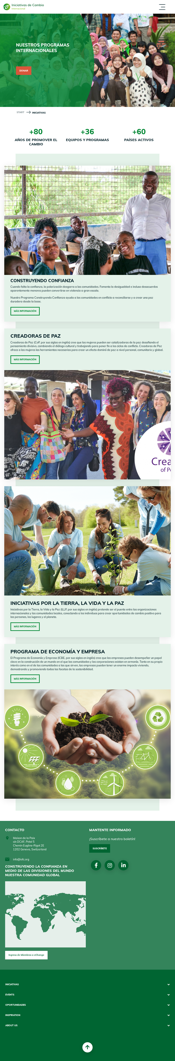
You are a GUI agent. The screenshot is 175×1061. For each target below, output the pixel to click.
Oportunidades (142, 6)
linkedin (123, 865)
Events (134, 2)
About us (136, 14)
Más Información (25, 310)
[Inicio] (25, 6)
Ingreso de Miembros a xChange (26, 954)
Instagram (109, 865)
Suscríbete (100, 848)
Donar (23, 70)
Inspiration (138, 10)
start (20, 112)
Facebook (96, 865)
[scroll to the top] (87, 1047)
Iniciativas (12, 984)
